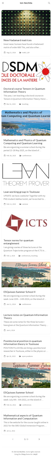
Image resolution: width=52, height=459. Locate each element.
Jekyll (35, 454)
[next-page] (39, 439)
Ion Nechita (21, 452)
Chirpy (23, 454)
